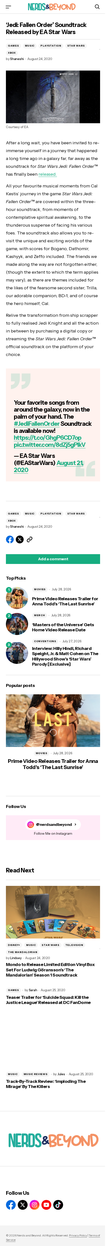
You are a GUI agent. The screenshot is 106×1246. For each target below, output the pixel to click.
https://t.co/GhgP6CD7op (47, 437)
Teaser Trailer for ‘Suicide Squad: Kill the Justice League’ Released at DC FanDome (48, 1000)
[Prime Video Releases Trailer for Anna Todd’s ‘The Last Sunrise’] (17, 598)
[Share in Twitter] (20, 539)
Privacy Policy (78, 1235)
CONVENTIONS (45, 641)
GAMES (13, 45)
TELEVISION (74, 945)
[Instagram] (34, 1205)
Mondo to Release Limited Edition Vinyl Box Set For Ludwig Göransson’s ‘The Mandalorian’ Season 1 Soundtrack (50, 970)
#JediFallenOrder (37, 423)
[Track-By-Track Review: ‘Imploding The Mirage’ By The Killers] (53, 1041)
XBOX (12, 52)
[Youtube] (46, 1205)
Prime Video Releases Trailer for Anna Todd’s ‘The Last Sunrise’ (65, 601)
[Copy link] (30, 539)
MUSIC (30, 45)
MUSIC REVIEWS (36, 1074)
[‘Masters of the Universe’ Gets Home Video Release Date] (17, 624)
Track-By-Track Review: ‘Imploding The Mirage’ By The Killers (46, 1084)
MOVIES (40, 589)
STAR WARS (76, 45)
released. (47, 174)
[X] (23, 1205)
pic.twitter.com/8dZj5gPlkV (50, 444)
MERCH (39, 615)
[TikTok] (58, 1205)
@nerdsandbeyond (54, 824)
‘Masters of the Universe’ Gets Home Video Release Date (63, 627)
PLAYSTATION (50, 45)
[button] (8, 6)
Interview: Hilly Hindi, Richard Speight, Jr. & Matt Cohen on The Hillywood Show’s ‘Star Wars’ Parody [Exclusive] (65, 656)
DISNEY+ (14, 945)
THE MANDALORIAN (22, 952)
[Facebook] (11, 1205)
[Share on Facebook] (10, 539)
